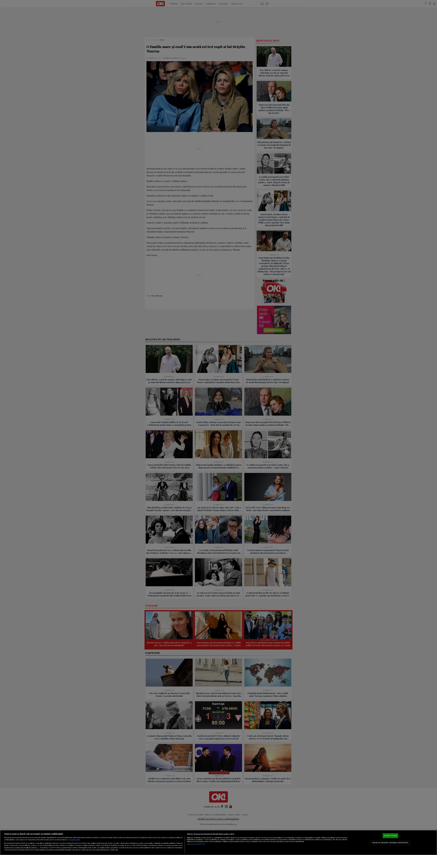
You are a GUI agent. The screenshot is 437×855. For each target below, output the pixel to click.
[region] (218, 842)
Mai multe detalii (74, 840)
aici (38, 847)
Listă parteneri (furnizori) (196, 844)
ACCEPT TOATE (390, 836)
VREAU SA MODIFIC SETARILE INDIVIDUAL (390, 842)
